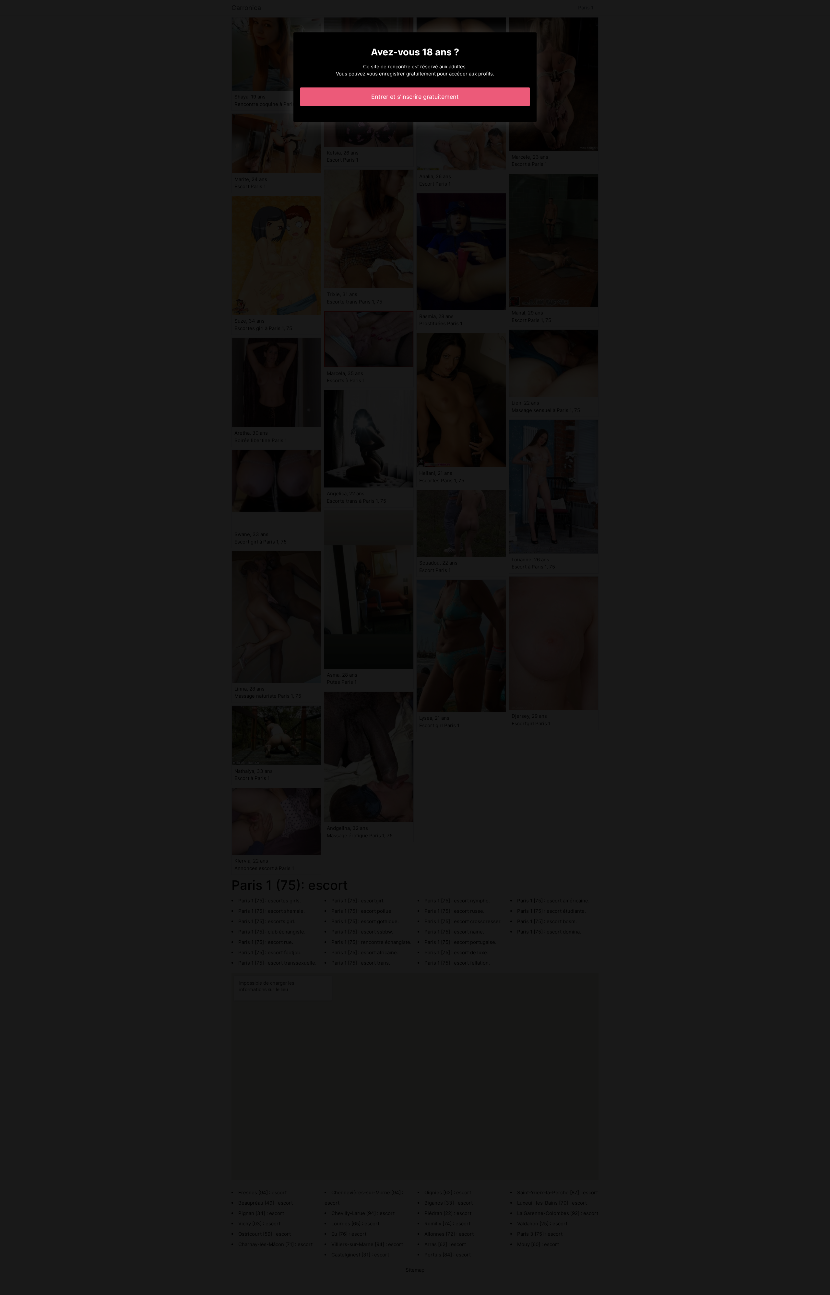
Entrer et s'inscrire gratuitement (415, 96)
